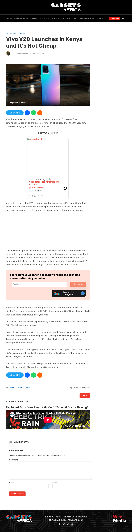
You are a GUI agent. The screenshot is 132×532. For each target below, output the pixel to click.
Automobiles (21, 18)
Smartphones (86, 18)
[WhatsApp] (33, 112)
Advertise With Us (65, 517)
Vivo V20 (86, 388)
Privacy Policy (75, 520)
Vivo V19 (78, 388)
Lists (74, 18)
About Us (49, 517)
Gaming (34, 18)
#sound (33, 184)
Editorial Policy (57, 520)
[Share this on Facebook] (27, 112)
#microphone (52, 182)
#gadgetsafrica (37, 182)
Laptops (65, 18)
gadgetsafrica (36, 187)
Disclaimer (81, 517)
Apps (9, 18)
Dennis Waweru (21, 53)
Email (55, 483)
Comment (13, 460)
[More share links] (39, 112)
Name (12, 483)
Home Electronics (49, 18)
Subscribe (114, 18)
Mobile (9, 33)
